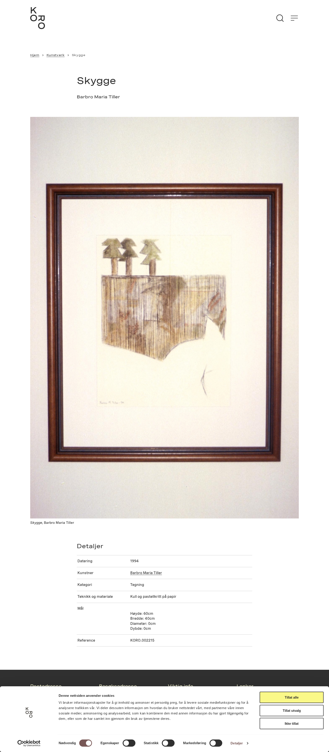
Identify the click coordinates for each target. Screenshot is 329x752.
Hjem (34, 55)
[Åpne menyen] (294, 18)
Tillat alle (292, 697)
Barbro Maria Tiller (146, 573)
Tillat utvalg (292, 710)
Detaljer (237, 743)
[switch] (129, 743)
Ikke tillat (292, 723)
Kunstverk (56, 55)
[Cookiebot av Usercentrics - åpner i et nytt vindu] (29, 743)
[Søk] (280, 18)
